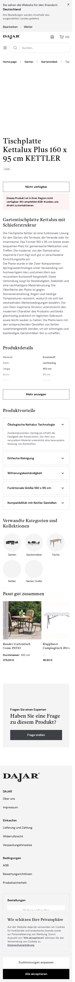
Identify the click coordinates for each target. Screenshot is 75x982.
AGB (6, 865)
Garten (29, 61)
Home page (10, 61)
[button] (36, 425)
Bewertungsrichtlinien (17, 874)
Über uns (9, 799)
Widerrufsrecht (13, 836)
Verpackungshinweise (17, 845)
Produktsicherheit (15, 883)
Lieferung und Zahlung (17, 828)
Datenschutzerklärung (20, 945)
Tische (69, 61)
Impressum (10, 807)
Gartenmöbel (49, 61)
